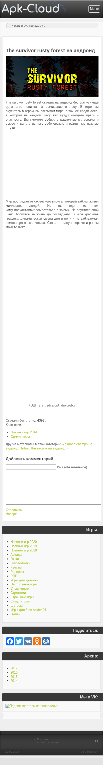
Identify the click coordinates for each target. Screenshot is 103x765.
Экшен (15, 614)
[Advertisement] (52, 164)
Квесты (16, 567)
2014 (14, 681)
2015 (14, 677)
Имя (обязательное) (72, 467)
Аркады (16, 554)
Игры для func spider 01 (28, 610)
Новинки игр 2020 (23, 542)
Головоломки (20, 563)
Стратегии (18, 593)
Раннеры (17, 572)
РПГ (13, 576)
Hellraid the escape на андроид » (44, 448)
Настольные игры (23, 584)
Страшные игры (22, 597)
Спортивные (19, 588)
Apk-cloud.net (90, 751)
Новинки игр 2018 (23, 550)
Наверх (11, 514)
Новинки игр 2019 (23, 546)
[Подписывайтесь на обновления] (32, 706)
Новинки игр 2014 (24, 432)
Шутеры (16, 605)
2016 (14, 672)
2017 (14, 668)
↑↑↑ (97, 740)
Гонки (14, 559)
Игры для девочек (24, 580)
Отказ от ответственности (47, 741)
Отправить (14, 510)
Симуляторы (20, 436)
